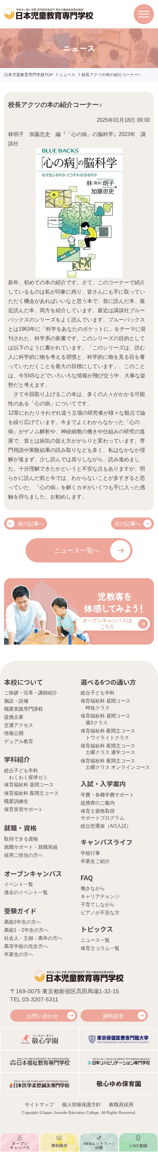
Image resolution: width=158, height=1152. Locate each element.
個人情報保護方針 (81, 1104)
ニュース (67, 74)
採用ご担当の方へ (23, 855)
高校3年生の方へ (22, 922)
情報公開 (13, 733)
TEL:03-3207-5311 (34, 999)
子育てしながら (98, 904)
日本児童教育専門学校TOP (28, 74)
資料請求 (113, 1016)
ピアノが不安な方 (100, 913)
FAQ (87, 877)
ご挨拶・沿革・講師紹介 (31, 693)
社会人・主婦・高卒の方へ (33, 938)
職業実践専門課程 (23, 709)
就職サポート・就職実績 (31, 847)
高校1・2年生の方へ (26, 930)
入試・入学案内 (103, 783)
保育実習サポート (23, 809)
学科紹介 (17, 759)
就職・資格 (20, 828)
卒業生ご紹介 (95, 861)
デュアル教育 (18, 741)
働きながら (93, 888)
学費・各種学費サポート (107, 795)
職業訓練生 (16, 801)
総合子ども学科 (98, 693)
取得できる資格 (21, 839)
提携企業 (13, 717)
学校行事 (90, 853)
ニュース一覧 (95, 940)
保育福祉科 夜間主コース (31, 793)
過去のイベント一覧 (26, 892)
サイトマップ (39, 1104)
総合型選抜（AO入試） (106, 826)
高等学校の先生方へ (26, 946)
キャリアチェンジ (100, 896)
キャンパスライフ (106, 842)
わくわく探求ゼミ (28, 777)
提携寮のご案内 (98, 803)
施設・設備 (16, 701)
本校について (23, 682)
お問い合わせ (42, 1016)
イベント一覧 (18, 884)
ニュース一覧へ (77, 550)
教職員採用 (121, 1104)
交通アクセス (18, 725)
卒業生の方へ (18, 954)
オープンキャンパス (33, 873)
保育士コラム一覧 (100, 948)
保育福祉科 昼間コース (29, 785)
